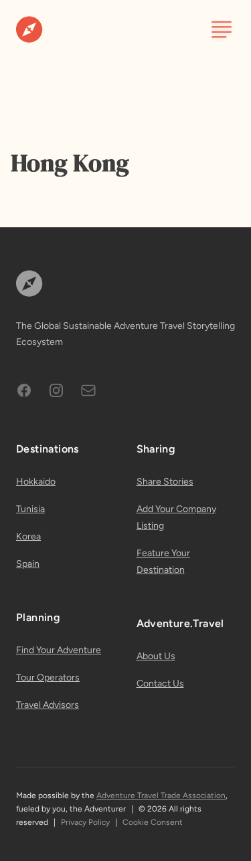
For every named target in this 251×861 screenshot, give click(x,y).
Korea (28, 536)
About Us (156, 656)
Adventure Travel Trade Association (161, 795)
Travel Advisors (47, 705)
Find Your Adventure (58, 650)
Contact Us (160, 683)
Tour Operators (48, 677)
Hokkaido (36, 481)
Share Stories (165, 481)
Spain (27, 564)
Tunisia (30, 509)
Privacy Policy (85, 822)
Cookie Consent (152, 822)
